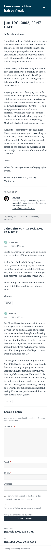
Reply (8, 303)
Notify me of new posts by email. (18, 515)
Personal (34, 217)
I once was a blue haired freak (17, 8)
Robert (24, 217)
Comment (9, 426)
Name (7, 462)
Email (7, 473)
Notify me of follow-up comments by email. (23, 508)
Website (8, 484)
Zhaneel (9, 54)
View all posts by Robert (22, 208)
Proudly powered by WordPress (17, 548)
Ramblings (8, 219)
